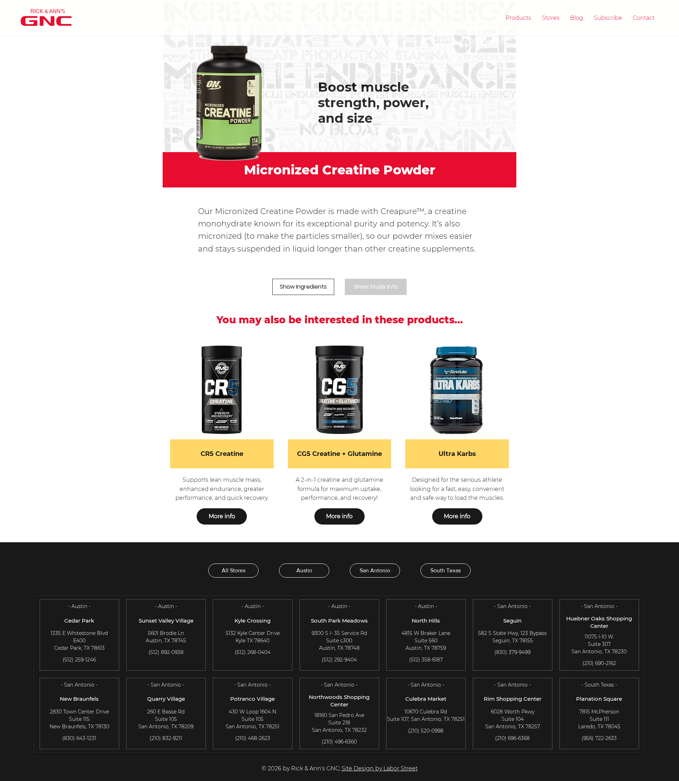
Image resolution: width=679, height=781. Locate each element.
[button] (518, 18)
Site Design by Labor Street (380, 768)
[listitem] (222, 438)
